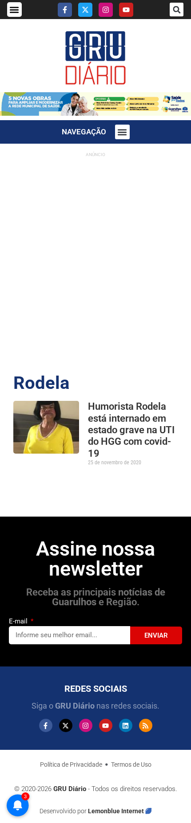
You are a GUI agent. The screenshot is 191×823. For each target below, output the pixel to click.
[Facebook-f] (65, 10)
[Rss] (145, 725)
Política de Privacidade (71, 764)
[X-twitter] (85, 10)
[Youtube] (126, 10)
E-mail (19, 621)
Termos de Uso (131, 764)
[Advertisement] (95, 256)
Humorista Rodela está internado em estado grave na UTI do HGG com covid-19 (131, 430)
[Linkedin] (125, 725)
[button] (14, 9)
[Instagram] (106, 10)
